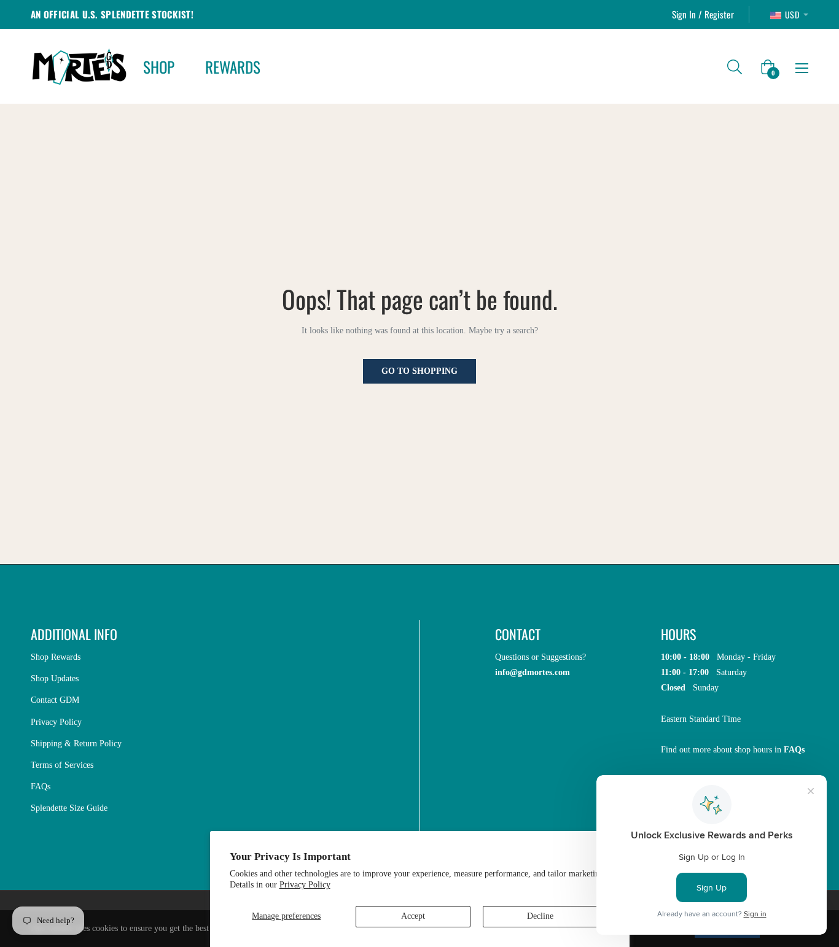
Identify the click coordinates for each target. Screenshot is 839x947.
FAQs (40, 786)
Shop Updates (55, 678)
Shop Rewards (55, 657)
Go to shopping (419, 371)
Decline (540, 916)
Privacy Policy (304, 884)
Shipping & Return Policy (76, 743)
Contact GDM (55, 700)
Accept (413, 916)
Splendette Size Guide (69, 808)
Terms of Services (62, 765)
